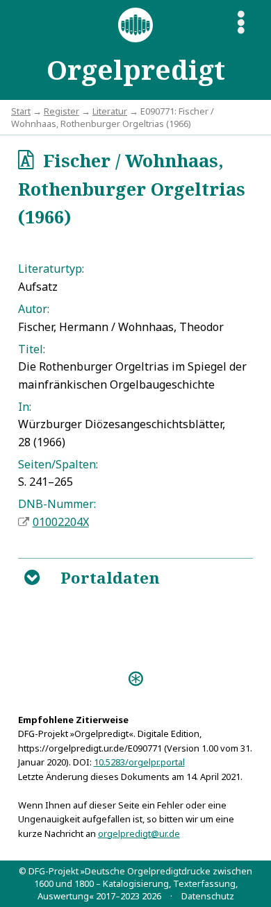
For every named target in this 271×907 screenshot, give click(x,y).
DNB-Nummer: (57, 503)
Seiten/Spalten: (58, 464)
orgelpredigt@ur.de (139, 833)
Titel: (31, 349)
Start (21, 111)
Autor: (33, 308)
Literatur (109, 111)
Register (61, 111)
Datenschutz (207, 896)
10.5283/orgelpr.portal (139, 762)
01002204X (61, 521)
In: (24, 406)
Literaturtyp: (51, 268)
